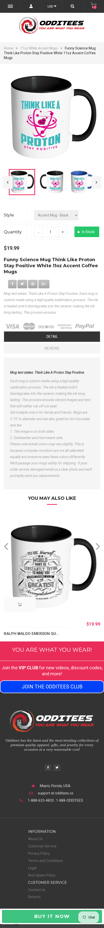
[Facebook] (48, 768)
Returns (34, 897)
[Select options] (20, 604)
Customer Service (42, 846)
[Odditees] (52, 25)
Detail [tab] (52, 337)
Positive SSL (10, 925)
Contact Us (36, 890)
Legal (32, 868)
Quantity (13, 232)
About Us (35, 839)
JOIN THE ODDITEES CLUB (52, 687)
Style (9, 215)
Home (9, 48)
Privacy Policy (39, 853)
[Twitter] (57, 768)
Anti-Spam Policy (42, 875)
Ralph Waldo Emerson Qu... (31, 633)
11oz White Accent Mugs (39, 48)
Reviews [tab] (52, 348)
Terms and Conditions (45, 861)
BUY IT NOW (52, 916)
